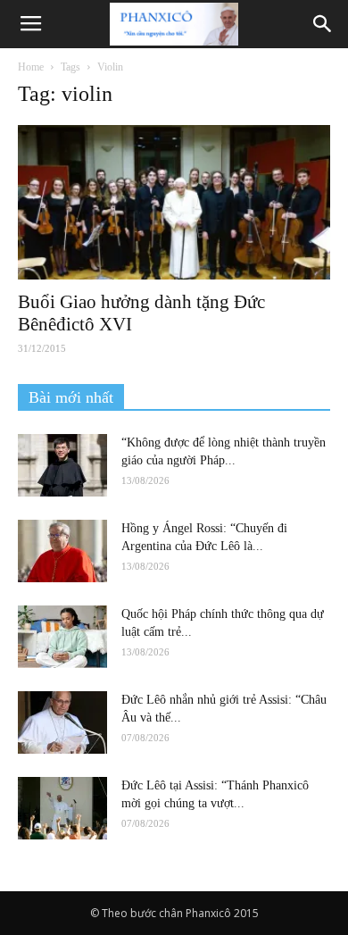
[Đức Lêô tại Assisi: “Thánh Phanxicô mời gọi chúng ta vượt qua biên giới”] (62, 808)
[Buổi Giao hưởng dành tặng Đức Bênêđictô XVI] (174, 202)
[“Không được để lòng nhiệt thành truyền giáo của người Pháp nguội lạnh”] (62, 465)
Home (31, 67)
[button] (323, 24)
